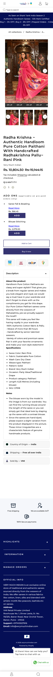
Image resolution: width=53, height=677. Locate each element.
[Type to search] (24, 10)
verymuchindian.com (29, 642)
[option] (26, 71)
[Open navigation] (6, 3)
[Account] (40, 3)
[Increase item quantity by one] (13, 188)
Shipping (22, 175)
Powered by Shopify (26, 646)
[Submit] (5, 10)
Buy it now (26, 251)
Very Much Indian (12, 165)
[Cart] (46, 3)
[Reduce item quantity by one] (5, 188)
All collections (15, 32)
